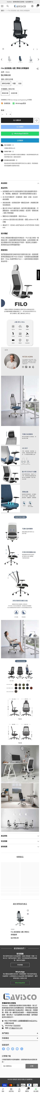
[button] (33, 49)
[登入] (32, 6)
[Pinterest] (12, 1048)
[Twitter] (21, 1048)
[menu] (2, 6)
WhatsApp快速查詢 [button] (21, 134)
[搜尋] (8, 6)
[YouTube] (17, 1048)
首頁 (2, 10)
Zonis (8, 72)
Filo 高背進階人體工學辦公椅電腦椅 (20, 933)
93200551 (16, 1026)
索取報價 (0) (38, 275)
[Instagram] (8, 1048)
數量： (3, 110)
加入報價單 (19, 127)
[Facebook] (3, 1048)
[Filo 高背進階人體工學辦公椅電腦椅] (20, 918)
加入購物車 (17, 120)
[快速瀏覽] (27, 913)
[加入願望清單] (36, 120)
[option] (20, 32)
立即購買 (20, 140)
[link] (10, 891)
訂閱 (31, 1066)
